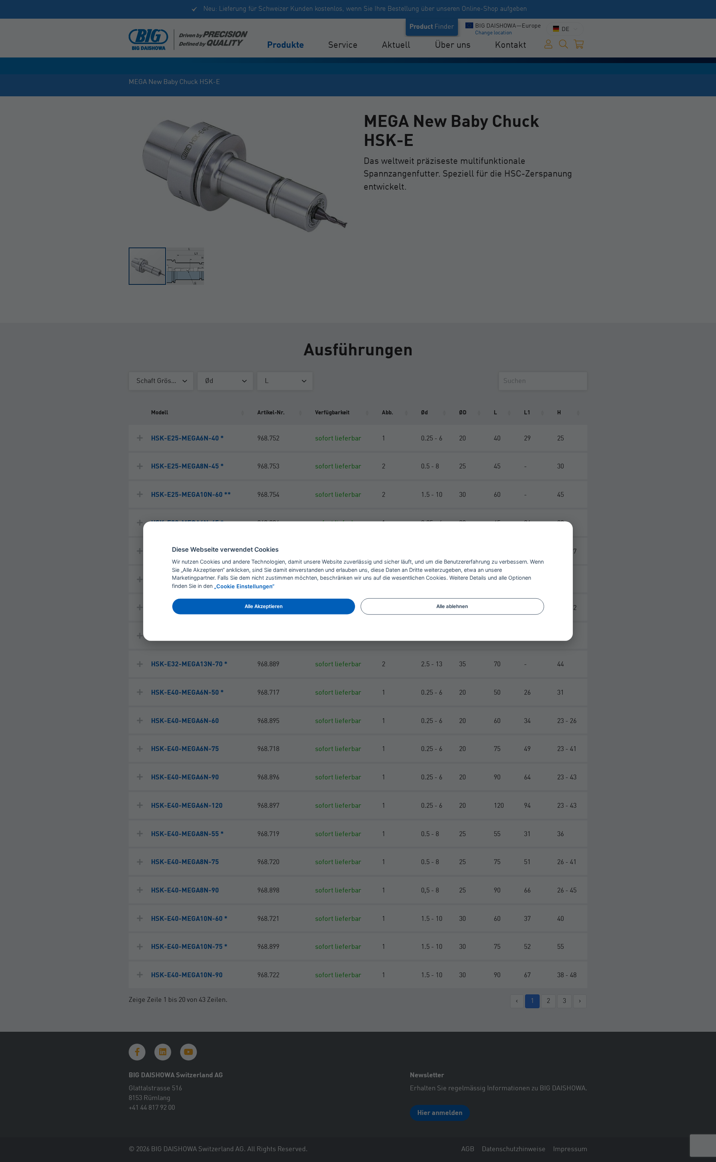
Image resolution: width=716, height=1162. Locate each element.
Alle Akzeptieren (264, 606)
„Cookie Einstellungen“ (244, 586)
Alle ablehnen (452, 606)
